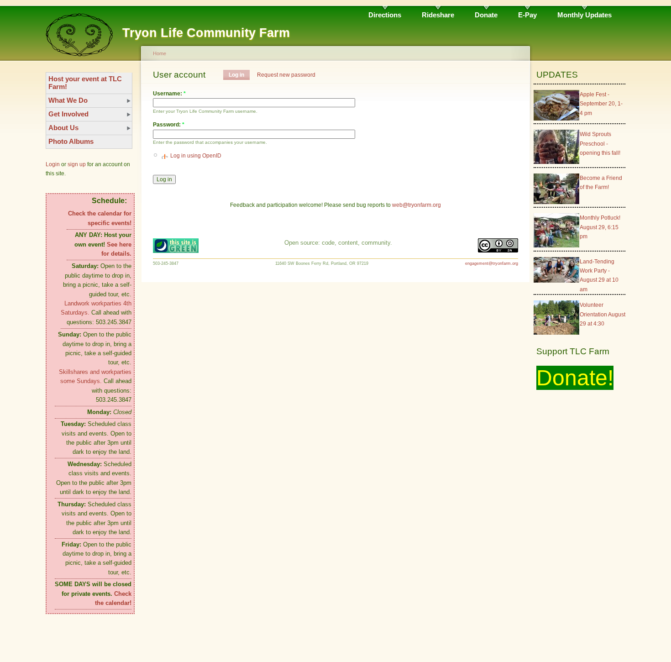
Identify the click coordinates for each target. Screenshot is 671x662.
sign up (77, 164)
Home (159, 53)
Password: (168, 124)
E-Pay (527, 15)
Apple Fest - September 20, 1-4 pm (601, 103)
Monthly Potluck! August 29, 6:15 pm (600, 227)
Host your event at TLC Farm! (85, 82)
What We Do (68, 100)
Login (53, 164)
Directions (384, 15)
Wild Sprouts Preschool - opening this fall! (600, 143)
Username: (169, 93)
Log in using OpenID (195, 155)
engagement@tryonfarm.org (491, 263)
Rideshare (438, 15)
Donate (486, 15)
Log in (236, 75)
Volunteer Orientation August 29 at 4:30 (602, 314)
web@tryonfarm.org (416, 205)
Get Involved (68, 114)
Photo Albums (71, 141)
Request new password (286, 75)
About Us (63, 127)
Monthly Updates (584, 15)
